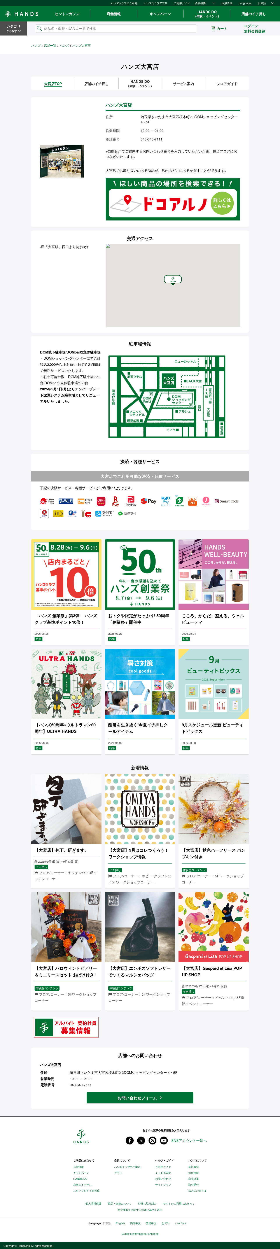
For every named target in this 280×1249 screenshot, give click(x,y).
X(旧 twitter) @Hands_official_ (141, 1140)
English (120, 1223)
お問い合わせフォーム (137, 1098)
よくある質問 (163, 1172)
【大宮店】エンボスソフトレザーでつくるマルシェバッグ (139, 971)
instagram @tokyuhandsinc (152, 1140)
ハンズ (35, 45)
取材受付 (193, 1184)
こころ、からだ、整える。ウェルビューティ (213, 619)
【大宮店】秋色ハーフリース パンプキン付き (213, 853)
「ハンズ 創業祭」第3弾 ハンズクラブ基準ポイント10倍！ (66, 619)
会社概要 (200, 3)
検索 (189, 28)
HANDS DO (207, 13)
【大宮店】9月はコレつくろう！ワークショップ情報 (138, 853)
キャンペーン (160, 13)
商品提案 (193, 1178)
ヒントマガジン (67, 13)
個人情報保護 (93, 1203)
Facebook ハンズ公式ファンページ (130, 1140)
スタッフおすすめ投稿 (86, 1190)
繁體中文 (151, 1223)
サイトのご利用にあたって (179, 1203)
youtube (164, 1140)
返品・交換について (119, 1203)
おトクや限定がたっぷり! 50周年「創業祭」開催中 (138, 619)
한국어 (166, 1223)
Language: (245, 3)
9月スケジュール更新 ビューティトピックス (212, 728)
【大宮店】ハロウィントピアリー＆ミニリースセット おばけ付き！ (66, 971)
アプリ (118, 1172)
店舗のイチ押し (254, 13)
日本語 (262, 3)
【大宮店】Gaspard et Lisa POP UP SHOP (212, 971)
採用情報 (227, 3)
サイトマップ (163, 1184)
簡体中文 (135, 1223)
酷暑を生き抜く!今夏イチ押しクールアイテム (138, 728)
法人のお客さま (197, 1190)
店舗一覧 (50, 45)
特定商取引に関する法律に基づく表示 (140, 1209)
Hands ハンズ (22, 13)
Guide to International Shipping (140, 1233)
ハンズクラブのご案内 (124, 3)
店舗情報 (114, 13)
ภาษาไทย (180, 1223)
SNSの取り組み (147, 1203)
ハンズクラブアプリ (155, 3)
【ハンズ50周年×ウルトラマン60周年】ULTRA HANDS (65, 728)
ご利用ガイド (182, 3)
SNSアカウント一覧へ (189, 1140)
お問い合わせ (163, 1178)
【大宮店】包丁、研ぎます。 (62, 850)
